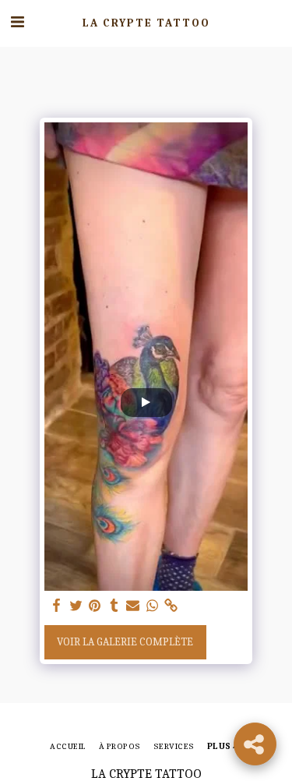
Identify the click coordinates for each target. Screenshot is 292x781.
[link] (171, 606)
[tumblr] (114, 606)
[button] (17, 22)
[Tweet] (76, 606)
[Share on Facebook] (57, 606)
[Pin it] (95, 606)
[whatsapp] (152, 606)
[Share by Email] (133, 606)
